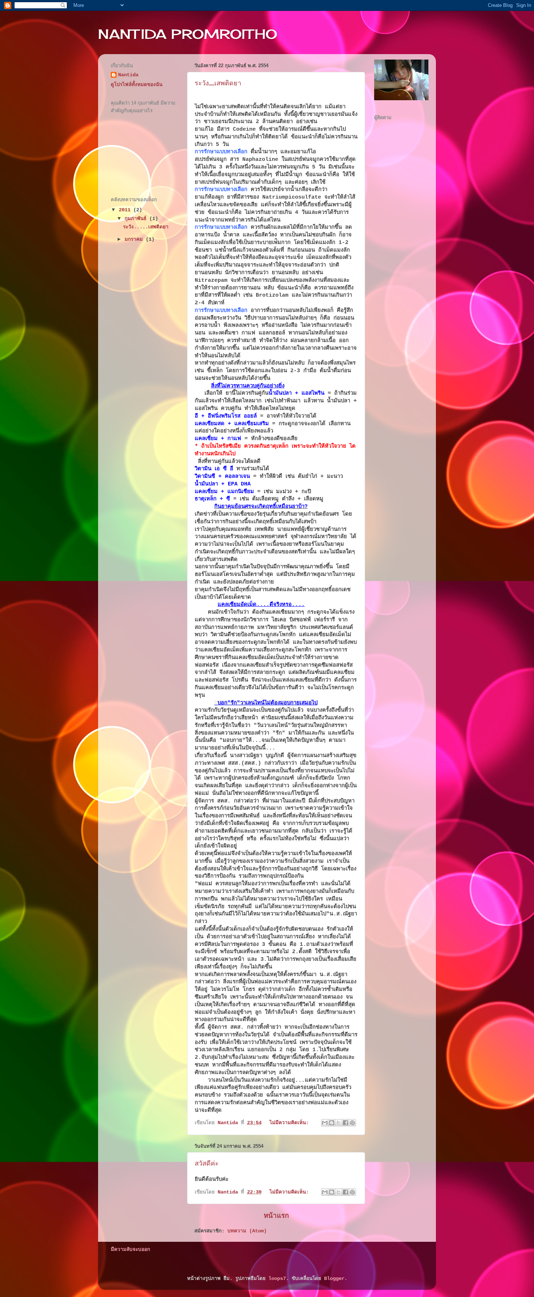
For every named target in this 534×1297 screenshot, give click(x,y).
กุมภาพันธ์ (137, 218)
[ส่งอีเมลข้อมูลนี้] (324, 1122)
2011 (126, 210)
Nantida (128, 75)
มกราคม (135, 239)
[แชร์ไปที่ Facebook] (345, 1122)
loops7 (277, 1278)
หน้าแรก (276, 1216)
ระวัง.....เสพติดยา (218, 83)
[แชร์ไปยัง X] (338, 1122)
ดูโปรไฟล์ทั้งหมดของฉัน (136, 85)
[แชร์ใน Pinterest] (352, 1122)
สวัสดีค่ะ (207, 1163)
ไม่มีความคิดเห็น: (291, 1123)
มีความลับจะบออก (130, 1249)
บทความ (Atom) (247, 1231)
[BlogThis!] (331, 1122)
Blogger (334, 1278)
